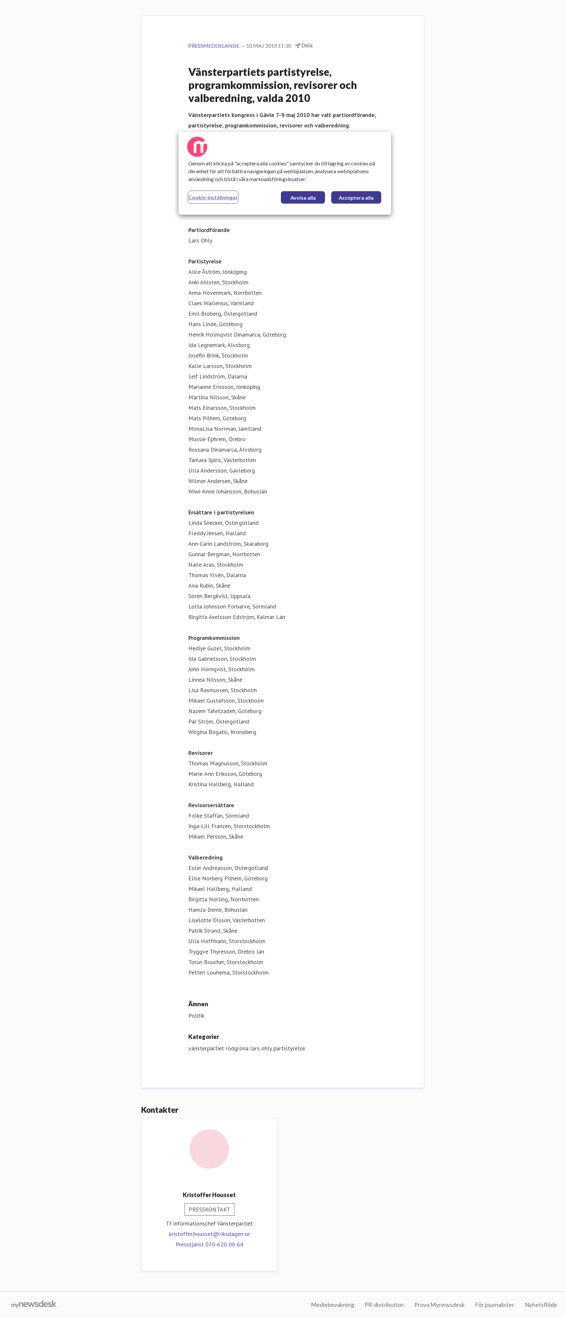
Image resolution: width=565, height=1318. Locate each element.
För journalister (494, 1304)
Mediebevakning (332, 1304)
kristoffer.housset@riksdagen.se (209, 1234)
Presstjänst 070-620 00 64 (209, 1244)
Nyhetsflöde (541, 1304)
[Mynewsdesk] (34, 1305)
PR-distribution (384, 1304)
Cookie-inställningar (213, 197)
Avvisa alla (303, 197)
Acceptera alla (356, 197)
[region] (285, 173)
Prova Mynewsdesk (439, 1304)
